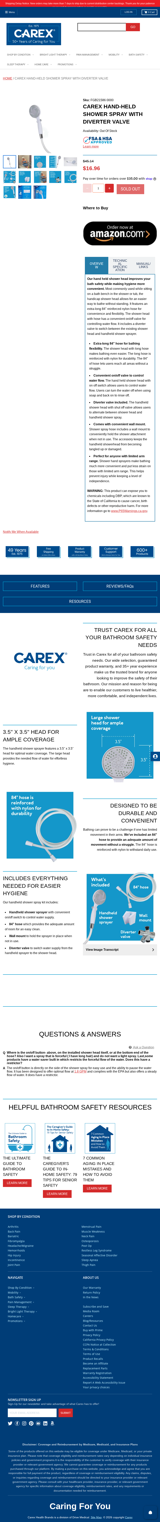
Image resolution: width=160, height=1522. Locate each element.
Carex (128, 1517)
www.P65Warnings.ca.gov (129, 511)
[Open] (150, 1512)
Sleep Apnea (90, 1260)
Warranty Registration (97, 1373)
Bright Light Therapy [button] (21, 1311)
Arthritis (13, 1226)
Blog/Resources (93, 1321)
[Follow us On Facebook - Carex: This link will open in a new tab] (17, 1423)
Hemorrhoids (16, 1250)
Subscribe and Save (96, 1306)
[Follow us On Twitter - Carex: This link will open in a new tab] (10, 1423)
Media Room (91, 1311)
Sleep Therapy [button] (17, 1307)
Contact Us (90, 1325)
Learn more (91, 146)
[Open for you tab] (155, 756)
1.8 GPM (80, 1071)
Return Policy (91, 1292)
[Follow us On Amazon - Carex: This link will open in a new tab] (52, 1423)
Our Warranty (92, 1287)
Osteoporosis (90, 1241)
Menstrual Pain (91, 1226)
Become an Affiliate (95, 1363)
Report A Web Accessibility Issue (104, 1382)
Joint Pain (14, 1265)
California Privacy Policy (98, 1340)
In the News (91, 1297)
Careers (88, 1316)
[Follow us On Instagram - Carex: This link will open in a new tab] (24, 1423)
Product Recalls (93, 1359)
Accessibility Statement (98, 1378)
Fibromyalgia (16, 1241)
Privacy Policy (91, 1335)
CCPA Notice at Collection (99, 1344)
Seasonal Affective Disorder (99, 1255)
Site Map (96, 1517)
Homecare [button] (14, 1316)
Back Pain (14, 1231)
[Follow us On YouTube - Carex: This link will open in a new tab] (38, 1423)
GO (133, 27)
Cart (151, 12)
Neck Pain (88, 1236)
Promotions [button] (15, 1321)
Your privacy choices (96, 1387)
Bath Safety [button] (15, 1297)
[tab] (96, 265)
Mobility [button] (13, 1292)
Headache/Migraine (21, 1246)
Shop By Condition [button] (20, 1287)
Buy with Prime (93, 1330)
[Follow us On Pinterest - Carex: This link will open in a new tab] (31, 1423)
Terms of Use (91, 1354)
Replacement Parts (95, 1368)
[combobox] (101, 27)
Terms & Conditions (96, 1349)
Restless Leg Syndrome (97, 1250)
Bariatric (13, 1236)
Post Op (87, 1246)
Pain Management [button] (20, 1302)
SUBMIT (65, 1412)
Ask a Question (143, 1047)
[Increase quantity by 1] (109, 188)
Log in (128, 12)
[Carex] (33, 35)
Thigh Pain (88, 1265)
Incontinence (16, 1260)
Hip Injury (14, 1255)
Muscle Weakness (93, 1231)
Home (7, 78)
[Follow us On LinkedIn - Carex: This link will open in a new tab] (45, 1423)
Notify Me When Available (21, 531)
